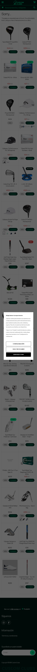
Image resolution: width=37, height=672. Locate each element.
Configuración (18, 344)
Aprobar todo (18, 354)
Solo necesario (18, 349)
